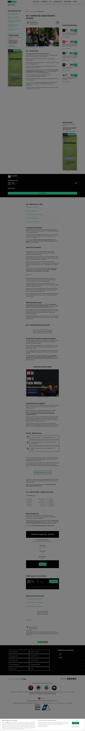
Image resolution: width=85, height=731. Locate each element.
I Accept (75, 723)
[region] (42, 725)
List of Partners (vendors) (43, 725)
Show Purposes (75, 726)
